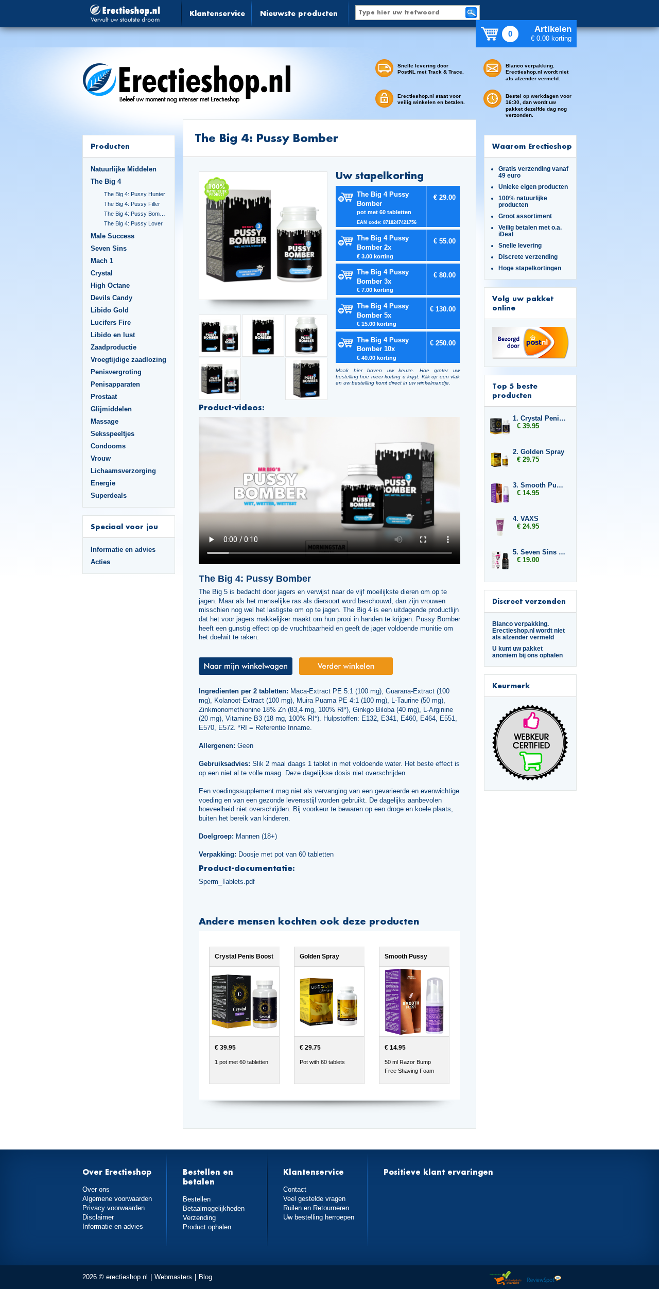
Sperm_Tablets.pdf (227, 881)
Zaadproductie (113, 347)
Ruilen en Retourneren (316, 1208)
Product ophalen (207, 1227)
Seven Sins (109, 248)
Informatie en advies (123, 549)
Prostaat (104, 396)
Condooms (108, 446)
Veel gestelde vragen (314, 1199)
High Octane (110, 285)
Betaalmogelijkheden (214, 1208)
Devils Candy (111, 298)
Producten (110, 146)
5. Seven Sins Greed (539, 552)
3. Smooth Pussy (539, 485)
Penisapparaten (115, 384)
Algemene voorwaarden (117, 1199)
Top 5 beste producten (514, 390)
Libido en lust (113, 335)
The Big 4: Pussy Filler (132, 204)
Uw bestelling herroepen (318, 1217)
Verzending (199, 1218)
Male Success (112, 236)
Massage (104, 421)
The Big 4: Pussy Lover (133, 223)
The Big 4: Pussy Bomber (135, 214)
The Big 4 (106, 181)
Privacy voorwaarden (113, 1208)
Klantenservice (217, 13)
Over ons (96, 1189)
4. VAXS (526, 518)
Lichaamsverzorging (123, 471)
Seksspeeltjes (112, 434)
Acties (100, 562)
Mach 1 (102, 261)
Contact (294, 1189)
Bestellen (197, 1199)
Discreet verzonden (529, 601)
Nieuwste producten (299, 13)
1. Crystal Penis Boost (539, 418)
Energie (103, 483)
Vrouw (101, 458)
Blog (205, 1277)
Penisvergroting (116, 372)
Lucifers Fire (111, 322)
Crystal (102, 273)
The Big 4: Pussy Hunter (134, 194)
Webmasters (173, 1277)
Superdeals (109, 495)
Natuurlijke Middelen (124, 169)
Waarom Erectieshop (532, 146)
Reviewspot (544, 1278)
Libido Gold (110, 310)
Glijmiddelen (111, 409)
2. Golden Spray (538, 452)
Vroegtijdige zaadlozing (128, 359)
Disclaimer (98, 1217)
